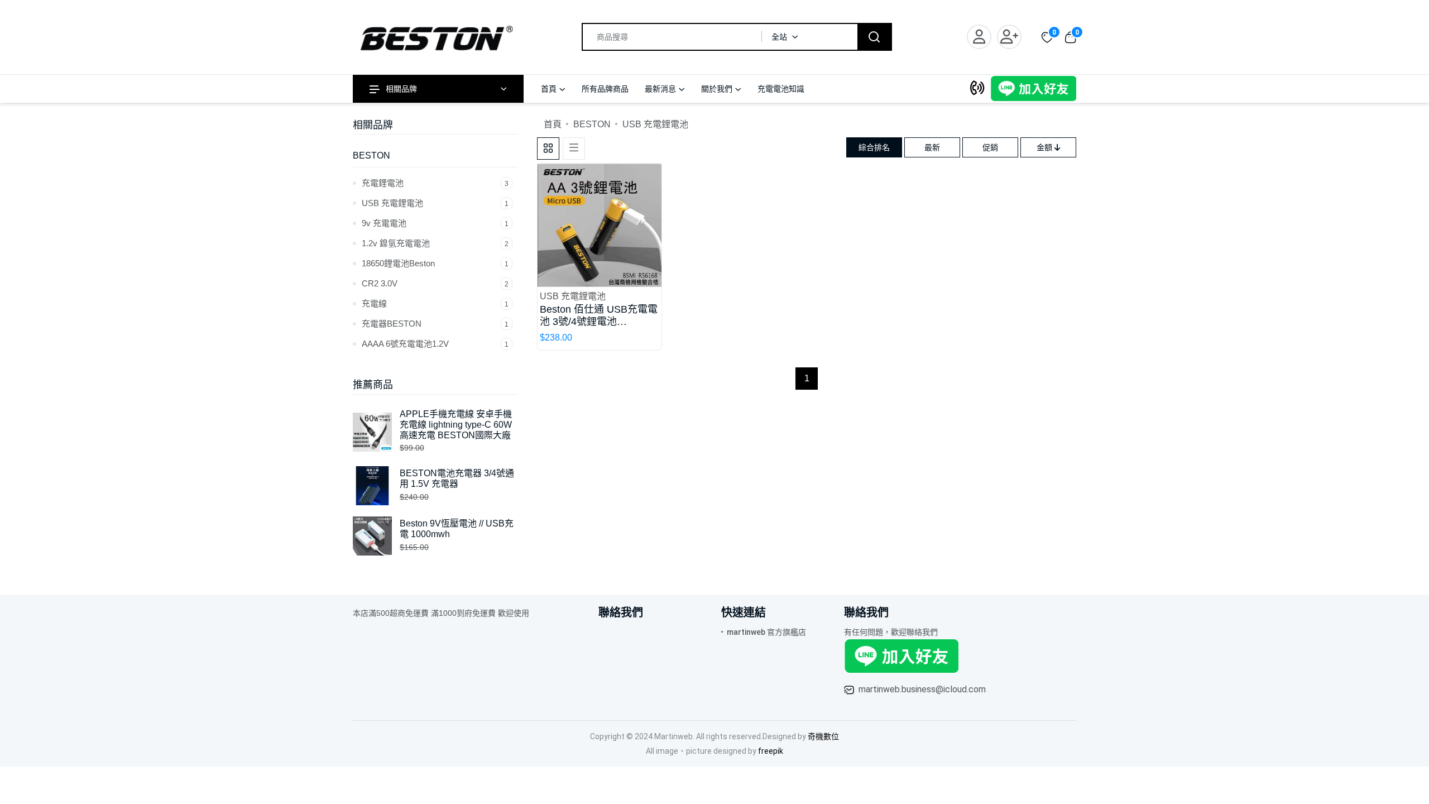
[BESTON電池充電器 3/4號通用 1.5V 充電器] (376, 485)
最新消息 (660, 88)
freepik (770, 750)
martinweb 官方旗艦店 (766, 632)
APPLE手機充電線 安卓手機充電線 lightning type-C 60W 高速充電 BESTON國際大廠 (456, 424)
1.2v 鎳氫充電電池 (435, 243)
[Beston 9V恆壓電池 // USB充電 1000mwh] (376, 535)
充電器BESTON (435, 323)
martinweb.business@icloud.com (922, 689)
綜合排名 (874, 147)
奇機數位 (823, 736)
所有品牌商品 (605, 88)
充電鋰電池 (435, 183)
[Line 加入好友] (1033, 87)
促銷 (990, 147)
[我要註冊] (1012, 37)
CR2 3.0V (435, 283)
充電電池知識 (780, 88)
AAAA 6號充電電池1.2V (435, 343)
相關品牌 (401, 88)
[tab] (548, 148)
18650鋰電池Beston (435, 263)
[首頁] (438, 36)
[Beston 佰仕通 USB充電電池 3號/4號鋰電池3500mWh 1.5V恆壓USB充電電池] (599, 224)
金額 (1045, 147)
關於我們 (716, 88)
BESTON (371, 155)
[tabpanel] (806, 260)
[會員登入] (982, 37)
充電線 (435, 303)
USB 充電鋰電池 (435, 203)
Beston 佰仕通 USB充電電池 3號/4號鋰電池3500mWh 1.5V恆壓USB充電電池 (599, 316)
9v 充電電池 (435, 223)
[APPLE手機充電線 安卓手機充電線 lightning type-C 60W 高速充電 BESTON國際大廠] (376, 431)
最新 (932, 147)
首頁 (549, 88)
